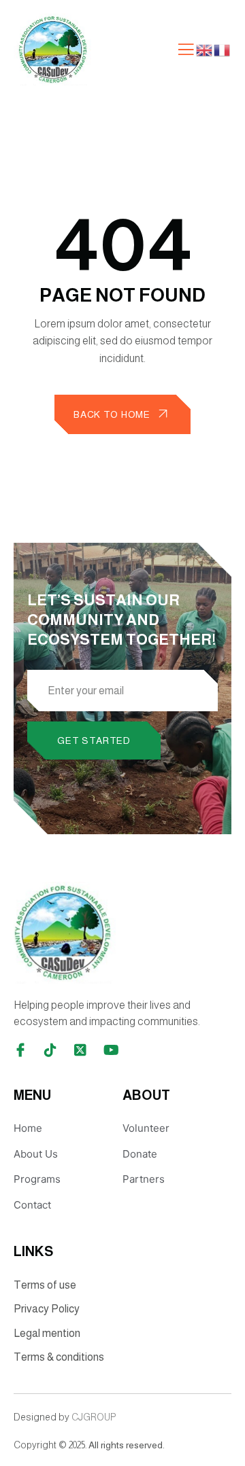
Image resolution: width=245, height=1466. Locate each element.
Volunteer (145, 1128)
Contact (32, 1204)
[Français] (222, 49)
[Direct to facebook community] (20, 1050)
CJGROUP (93, 1417)
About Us (36, 1153)
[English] (205, 49)
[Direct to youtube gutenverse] (110, 1050)
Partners (143, 1179)
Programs (37, 1179)
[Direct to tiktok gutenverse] (50, 1050)
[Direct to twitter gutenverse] (80, 1050)
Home (28, 1128)
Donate (139, 1153)
